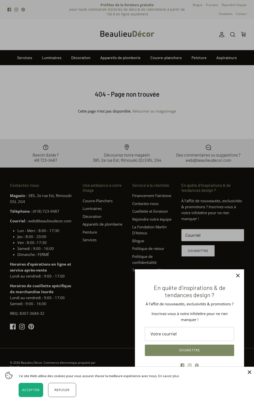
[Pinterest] (197, 365)
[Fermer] (237, 275)
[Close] (249, 371)
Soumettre (189, 350)
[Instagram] (189, 365)
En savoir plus (168, 376)
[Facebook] (182, 365)
